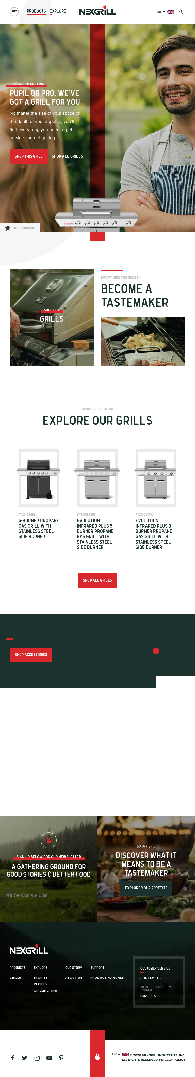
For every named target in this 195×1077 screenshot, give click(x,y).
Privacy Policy (172, 1060)
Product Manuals (107, 978)
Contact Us (151, 978)
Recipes (40, 984)
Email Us (148, 996)
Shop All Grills (67, 156)
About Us (74, 978)
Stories (41, 978)
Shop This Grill (29, 156)
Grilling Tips (45, 991)
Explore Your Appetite (146, 888)
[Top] (97, 1053)
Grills (15, 978)
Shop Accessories (31, 655)
